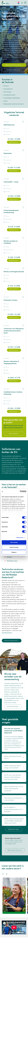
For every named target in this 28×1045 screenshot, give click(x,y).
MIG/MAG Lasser (12, 561)
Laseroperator (8, 89)
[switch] (24, 522)
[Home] (5, 3)
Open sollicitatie (13, 433)
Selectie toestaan (14, 547)
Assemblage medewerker (11, 98)
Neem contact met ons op (14, 850)
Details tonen (19, 537)
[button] (18, 3)
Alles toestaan (14, 542)
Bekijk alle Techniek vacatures (13, 65)
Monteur (6, 86)
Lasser (5, 101)
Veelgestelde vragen (13, 829)
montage (20, 736)
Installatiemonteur (9, 95)
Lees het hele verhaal (12, 706)
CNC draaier (7, 92)
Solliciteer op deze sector (13, 70)
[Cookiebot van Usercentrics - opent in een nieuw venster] (20, 491)
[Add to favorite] (22, 122)
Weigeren (14, 552)
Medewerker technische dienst (13, 104)
